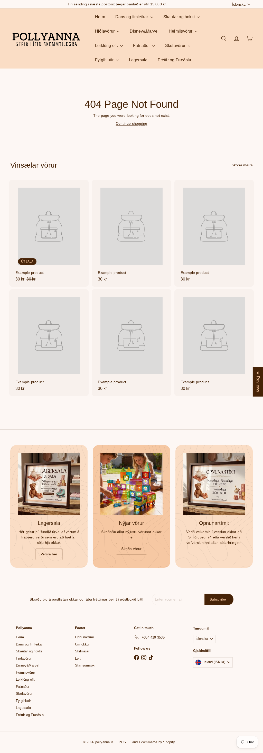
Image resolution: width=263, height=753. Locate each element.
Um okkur (82, 644)
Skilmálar (82, 651)
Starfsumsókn (86, 665)
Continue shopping (131, 123)
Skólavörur (175, 45)
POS (122, 742)
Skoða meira (242, 165)
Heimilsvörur (181, 31)
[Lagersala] (49, 484)
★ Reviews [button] (258, 381)
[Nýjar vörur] (131, 484)
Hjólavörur (105, 31)
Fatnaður (142, 45)
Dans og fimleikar (132, 17)
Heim (100, 17)
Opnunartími (84, 637)
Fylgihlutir (105, 60)
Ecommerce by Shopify (157, 742)
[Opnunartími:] (214, 484)
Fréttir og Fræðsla (174, 60)
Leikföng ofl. (107, 45)
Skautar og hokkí (179, 17)
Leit (78, 658)
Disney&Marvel (144, 31)
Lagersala (138, 60)
